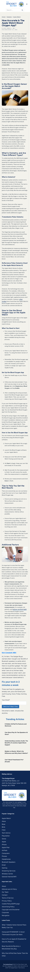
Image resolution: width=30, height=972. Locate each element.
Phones (4, 856)
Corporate (5, 912)
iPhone (4, 844)
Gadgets (9, 17)
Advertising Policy (8, 907)
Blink (3, 827)
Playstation (6, 836)
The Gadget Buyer (8, 964)
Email (4, 865)
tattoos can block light (20, 609)
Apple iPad (5, 847)
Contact (4, 895)
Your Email (6, 700)
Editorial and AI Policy (9, 889)
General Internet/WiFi (9, 877)
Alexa (4, 821)
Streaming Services (8, 871)
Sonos (4, 839)
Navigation (5, 915)
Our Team (5, 892)
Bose (3, 824)
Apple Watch (17, 17)
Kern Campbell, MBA (9, 28)
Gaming (4, 868)
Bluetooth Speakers (8, 862)
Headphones (6, 859)
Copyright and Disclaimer (11, 909)
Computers (6, 853)
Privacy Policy (7, 901)
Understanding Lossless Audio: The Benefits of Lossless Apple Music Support (16, 743)
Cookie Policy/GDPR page (11, 904)
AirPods (4, 850)
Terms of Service (7, 898)
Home (3, 17)
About (4, 886)
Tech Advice (6, 833)
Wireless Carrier (7, 874)
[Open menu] (26, 4)
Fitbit (3, 830)
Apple (4, 842)
